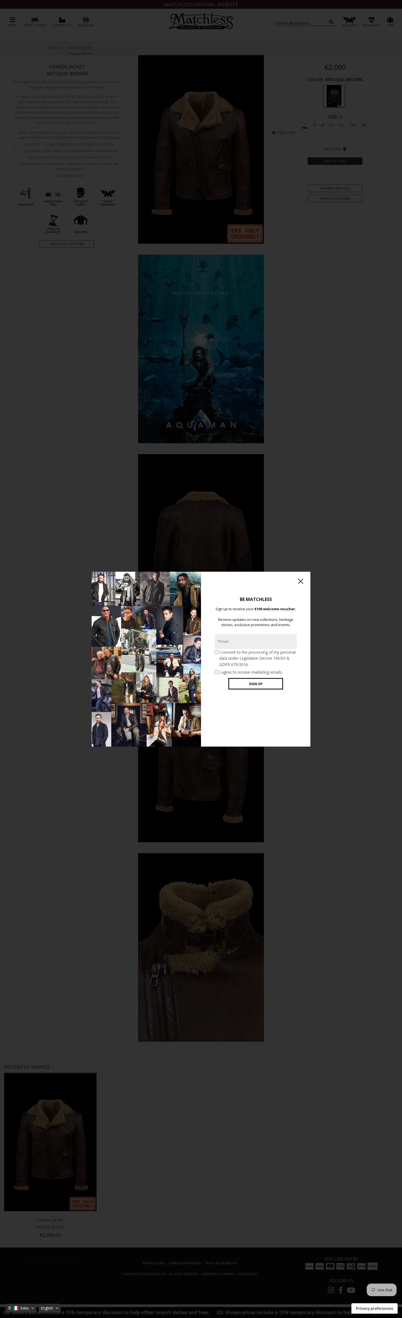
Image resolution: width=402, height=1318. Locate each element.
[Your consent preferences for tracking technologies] (374, 1308)
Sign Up (256, 684)
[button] (20, 1308)
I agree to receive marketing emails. (250, 672)
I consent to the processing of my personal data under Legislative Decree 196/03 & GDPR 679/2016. (257, 658)
